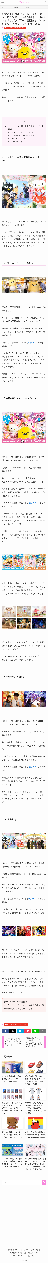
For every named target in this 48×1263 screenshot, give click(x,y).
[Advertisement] (24, 1212)
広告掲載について (16, 1253)
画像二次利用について (30, 1253)
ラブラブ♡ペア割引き (20, 138)
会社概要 (11, 1250)
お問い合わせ (35, 1250)
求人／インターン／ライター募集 (24, 1256)
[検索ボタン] (45, 2)
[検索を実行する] (44, 1182)
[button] (5, 1031)
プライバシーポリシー (22, 1250)
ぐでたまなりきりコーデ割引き (23, 132)
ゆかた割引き (17, 142)
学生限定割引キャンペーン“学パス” (25, 135)
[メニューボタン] (2, 2)
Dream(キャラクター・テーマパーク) (14, 27)
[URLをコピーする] (42, 1031)
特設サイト (33, 342)
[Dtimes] (24, 2)
